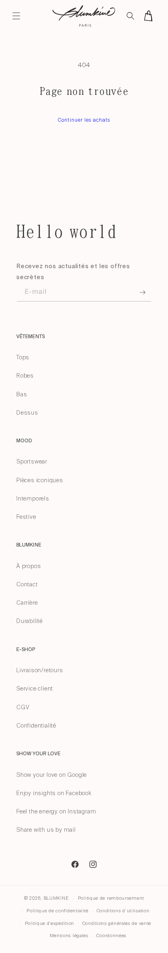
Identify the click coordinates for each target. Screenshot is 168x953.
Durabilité (29, 621)
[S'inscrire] (142, 292)
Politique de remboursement (111, 898)
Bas (21, 394)
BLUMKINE (56, 898)
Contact (27, 584)
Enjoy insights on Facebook (54, 793)
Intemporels (32, 498)
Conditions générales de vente (116, 923)
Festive (26, 516)
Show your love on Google (51, 774)
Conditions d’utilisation (123, 911)
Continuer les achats (84, 120)
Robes (25, 375)
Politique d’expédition (49, 923)
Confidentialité (36, 725)
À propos (28, 566)
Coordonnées (111, 935)
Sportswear (31, 461)
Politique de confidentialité (57, 911)
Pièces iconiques (39, 480)
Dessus (27, 412)
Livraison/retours (39, 670)
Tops (22, 357)
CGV (22, 707)
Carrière (27, 602)
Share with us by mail (46, 829)
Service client (34, 688)
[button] (16, 16)
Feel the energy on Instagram (56, 811)
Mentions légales (69, 935)
